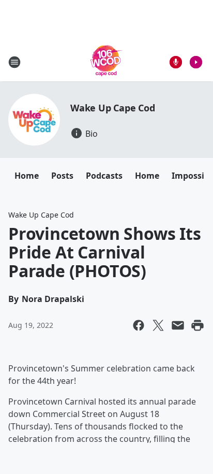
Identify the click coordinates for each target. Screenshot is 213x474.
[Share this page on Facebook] (138, 325)
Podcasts (104, 175)
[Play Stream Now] (196, 62)
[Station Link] (106, 62)
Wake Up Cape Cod (112, 108)
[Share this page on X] (158, 325)
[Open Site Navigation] (14, 62)
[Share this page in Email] (178, 325)
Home (26, 175)
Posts (62, 175)
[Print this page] (197, 325)
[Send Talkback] (176, 62)
